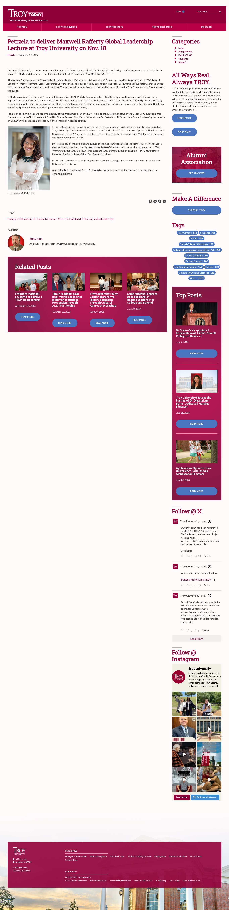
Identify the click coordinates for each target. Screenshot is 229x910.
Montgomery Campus (188, 266)
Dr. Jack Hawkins (196, 255)
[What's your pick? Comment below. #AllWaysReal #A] (209, 729)
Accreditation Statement (76, 880)
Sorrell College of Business (196, 244)
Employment (160, 856)
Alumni (182, 62)
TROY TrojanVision (66, 27)
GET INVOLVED (197, 173)
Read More (27, 317)
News (11, 54)
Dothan (212, 266)
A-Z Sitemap (161, 880)
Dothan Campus (197, 261)
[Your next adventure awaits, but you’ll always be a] (184, 704)
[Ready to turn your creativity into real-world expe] (209, 704)
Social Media (196, 856)
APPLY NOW (184, 131)
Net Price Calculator (178, 856)
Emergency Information (76, 856)
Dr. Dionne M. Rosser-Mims (48, 218)
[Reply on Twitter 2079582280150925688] (183, 630)
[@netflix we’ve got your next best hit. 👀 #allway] (184, 779)
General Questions (21, 870)
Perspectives (185, 51)
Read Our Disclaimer (143, 880)
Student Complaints (98, 856)
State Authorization (191, 880)
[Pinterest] (159, 201)
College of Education (20, 218)
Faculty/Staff (185, 55)
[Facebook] (150, 201)
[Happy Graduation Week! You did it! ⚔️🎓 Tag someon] (184, 754)
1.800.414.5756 (20, 867)
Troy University (189, 521)
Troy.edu (22, 27)
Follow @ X (187, 511)
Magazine (206, 27)
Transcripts (174, 880)
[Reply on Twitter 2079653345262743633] (183, 556)
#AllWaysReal (188, 579)
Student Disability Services (139, 856)
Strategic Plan (71, 860)
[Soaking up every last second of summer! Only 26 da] (209, 754)
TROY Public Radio (162, 27)
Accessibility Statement (120, 880)
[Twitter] (155, 201)
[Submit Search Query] (220, 10)
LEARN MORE (184, 118)
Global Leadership (103, 218)
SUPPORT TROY (196, 210)
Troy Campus (187, 232)
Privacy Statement (98, 880)
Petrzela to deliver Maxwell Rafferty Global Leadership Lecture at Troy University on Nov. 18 (80, 44)
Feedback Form (117, 856)
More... (196, 278)
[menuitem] (181, 12)
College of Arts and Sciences (196, 272)
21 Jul (203, 521)
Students (183, 58)
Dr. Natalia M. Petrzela (78, 218)
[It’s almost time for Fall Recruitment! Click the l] (209, 779)
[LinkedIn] (164, 201)
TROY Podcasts (114, 27)
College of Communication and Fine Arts (196, 249)
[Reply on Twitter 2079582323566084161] (183, 585)
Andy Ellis (35, 239)
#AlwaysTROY (203, 579)
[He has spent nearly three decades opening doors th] (184, 729)
